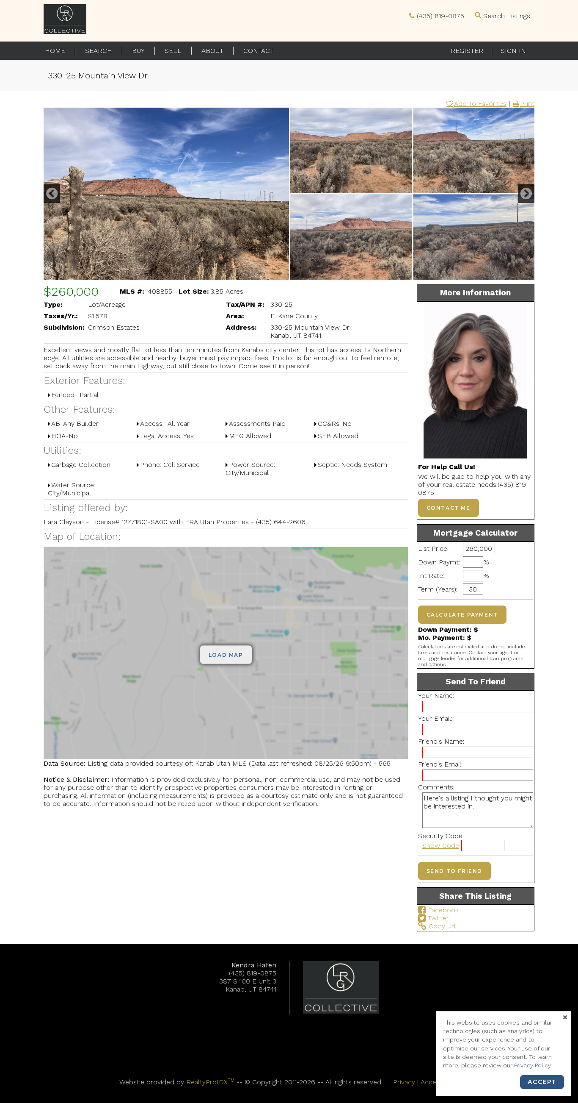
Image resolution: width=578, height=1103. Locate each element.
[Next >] (526, 193)
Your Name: (436, 696)
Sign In (513, 51)
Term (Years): (437, 589)
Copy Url (441, 926)
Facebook (442, 910)
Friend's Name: (441, 741)
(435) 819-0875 (440, 16)
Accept (542, 1082)
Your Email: (435, 718)
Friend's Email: (440, 764)
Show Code (440, 846)
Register (467, 51)
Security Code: (441, 836)
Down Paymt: (438, 562)
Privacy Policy (532, 1065)
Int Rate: (431, 576)
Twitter (437, 918)
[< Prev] (52, 193)
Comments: (436, 787)
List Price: (433, 549)
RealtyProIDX (210, 1082)
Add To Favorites (480, 104)
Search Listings (506, 16)
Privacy (404, 1082)
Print (527, 104)
